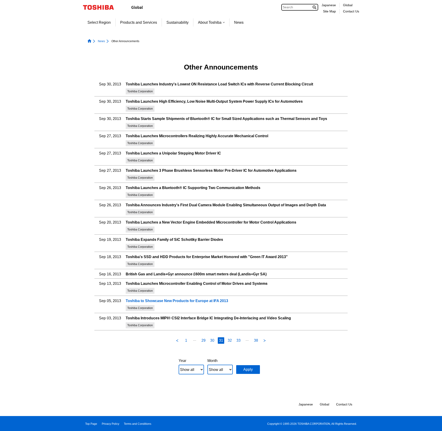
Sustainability (177, 22)
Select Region (99, 22)
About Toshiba (209, 22)
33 (238, 340)
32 (230, 340)
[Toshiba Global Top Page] (101, 7)
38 (256, 340)
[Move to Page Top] (432, 423)
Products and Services (138, 22)
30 (212, 340)
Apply (248, 369)
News (239, 22)
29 (203, 340)
